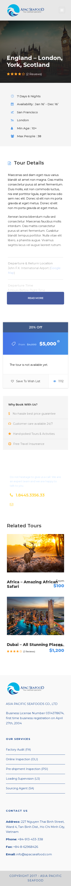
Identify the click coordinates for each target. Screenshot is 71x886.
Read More (35, 298)
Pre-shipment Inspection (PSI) (27, 769)
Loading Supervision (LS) (23, 778)
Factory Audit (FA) (18, 749)
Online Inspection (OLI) (22, 759)
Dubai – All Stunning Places (35, 644)
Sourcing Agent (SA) (20, 788)
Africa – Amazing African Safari (32, 584)
